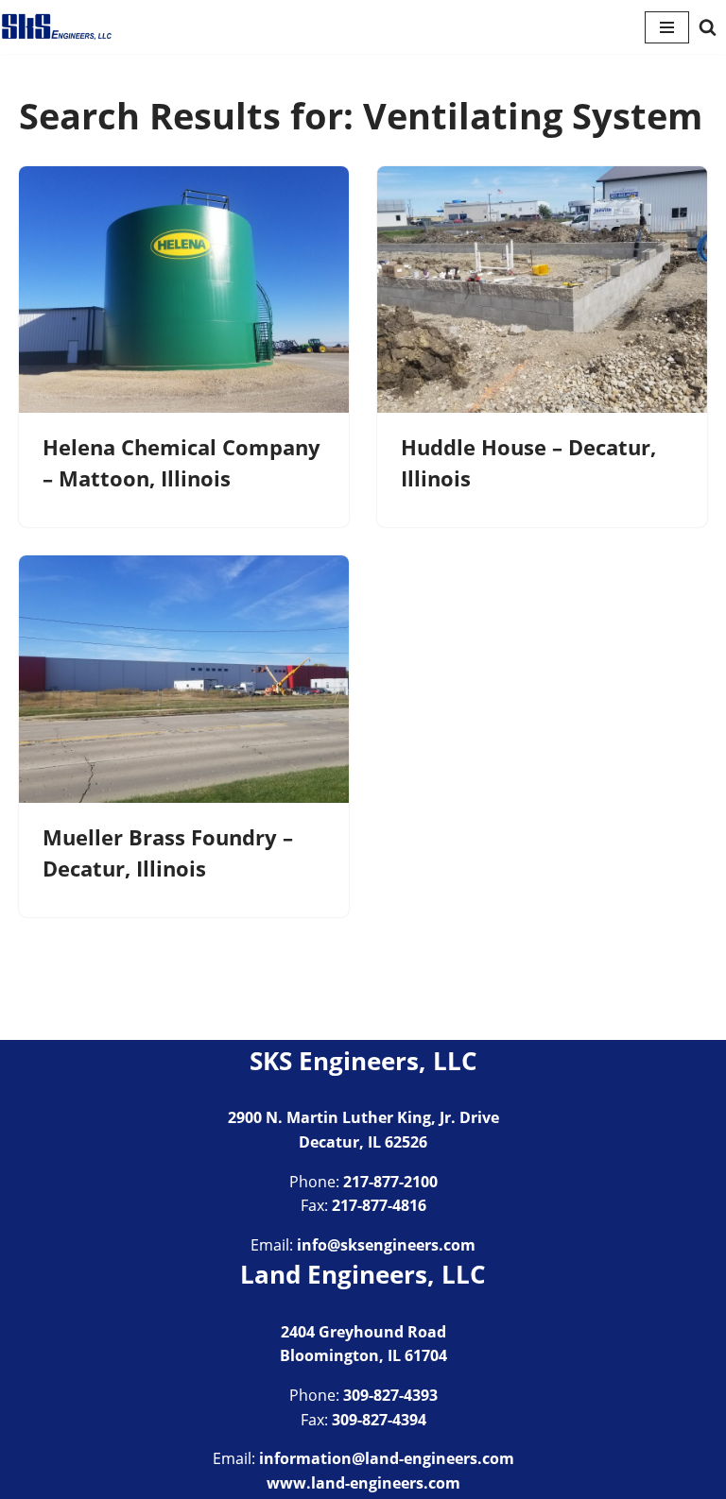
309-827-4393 (390, 1395)
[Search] (708, 27)
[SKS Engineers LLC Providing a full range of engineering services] (56, 27)
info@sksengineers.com (386, 1245)
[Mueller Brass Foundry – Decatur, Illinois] (184, 679)
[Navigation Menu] (667, 27)
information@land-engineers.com (386, 1458)
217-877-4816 (379, 1205)
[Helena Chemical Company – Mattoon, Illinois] (184, 290)
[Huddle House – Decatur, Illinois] (542, 290)
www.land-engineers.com (363, 1483)
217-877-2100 (390, 1181)
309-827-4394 (379, 1419)
